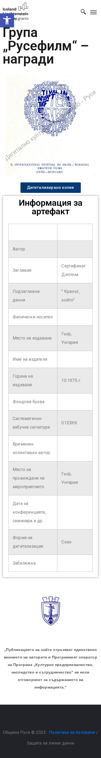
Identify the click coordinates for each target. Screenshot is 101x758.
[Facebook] (45, 719)
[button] (7, 20)
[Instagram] (56, 719)
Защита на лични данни (50, 743)
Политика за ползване (72, 732)
